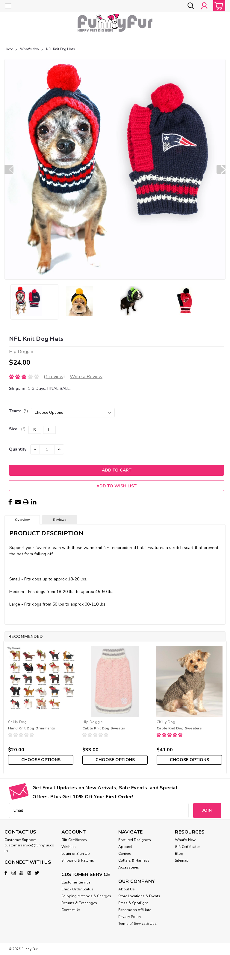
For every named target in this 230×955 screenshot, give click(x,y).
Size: (17, 429)
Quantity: (18, 449)
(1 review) (54, 376)
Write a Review (86, 376)
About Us (126, 889)
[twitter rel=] (37, 873)
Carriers (124, 853)
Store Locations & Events (139, 896)
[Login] (204, 6)
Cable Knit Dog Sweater (103, 728)
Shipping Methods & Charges (86, 896)
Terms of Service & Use (137, 923)
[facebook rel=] (6, 873)
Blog (179, 853)
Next (221, 169)
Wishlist (68, 846)
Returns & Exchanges (79, 903)
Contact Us (70, 909)
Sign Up (83, 853)
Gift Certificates (74, 839)
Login (66, 853)
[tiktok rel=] (29, 873)
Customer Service (75, 882)
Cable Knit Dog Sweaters (179, 728)
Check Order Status (77, 889)
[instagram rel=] (13, 873)
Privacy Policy (129, 916)
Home (8, 49)
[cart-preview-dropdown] (218, 5)
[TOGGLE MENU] (8, 6)
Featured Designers (134, 839)
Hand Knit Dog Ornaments (31, 728)
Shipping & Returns (77, 860)
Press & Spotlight (133, 903)
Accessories (128, 867)
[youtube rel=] (21, 873)
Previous (8, 169)
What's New (29, 49)
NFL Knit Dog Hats (60, 49)
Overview (22, 520)
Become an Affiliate (134, 909)
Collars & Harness (133, 860)
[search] (190, 6)
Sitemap (182, 860)
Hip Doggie (92, 722)
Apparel (125, 846)
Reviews (59, 520)
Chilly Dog (17, 722)
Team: (18, 411)
